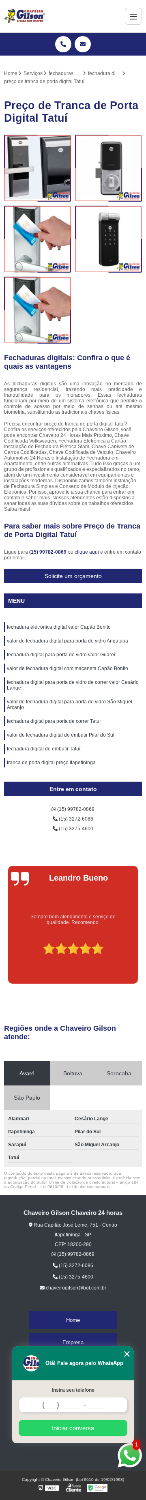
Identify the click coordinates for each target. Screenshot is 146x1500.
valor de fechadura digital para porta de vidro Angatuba (67, 641)
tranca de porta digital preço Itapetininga (51, 762)
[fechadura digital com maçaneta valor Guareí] (37, 310)
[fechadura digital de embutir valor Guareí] (108, 168)
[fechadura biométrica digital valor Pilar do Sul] (108, 239)
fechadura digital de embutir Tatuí (43, 749)
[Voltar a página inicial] (24, 16)
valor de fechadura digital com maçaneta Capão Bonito (67, 668)
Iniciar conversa (73, 1428)
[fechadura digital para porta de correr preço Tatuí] (37, 168)
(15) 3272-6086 (75, 819)
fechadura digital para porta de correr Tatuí (54, 721)
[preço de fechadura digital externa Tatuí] (37, 239)
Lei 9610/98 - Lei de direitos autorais (75, 1186)
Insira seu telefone (73, 1390)
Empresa (73, 1342)
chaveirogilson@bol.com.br (75, 1288)
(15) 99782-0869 (48, 552)
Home (73, 1320)
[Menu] (133, 16)
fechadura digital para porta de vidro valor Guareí (61, 655)
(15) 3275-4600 (75, 829)
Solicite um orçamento (73, 576)
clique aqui (87, 552)
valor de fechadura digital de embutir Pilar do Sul (60, 735)
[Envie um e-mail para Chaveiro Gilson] (83, 44)
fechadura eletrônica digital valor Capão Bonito (59, 627)
